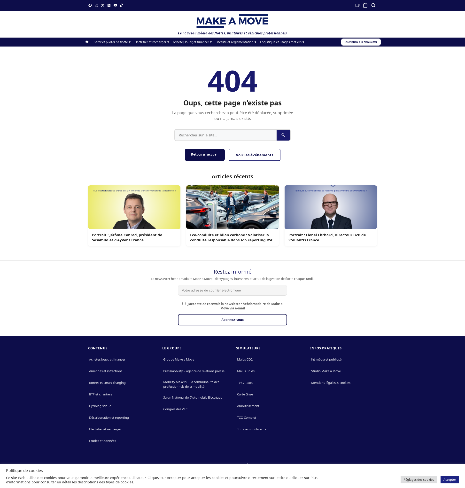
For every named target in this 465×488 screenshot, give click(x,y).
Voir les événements (254, 154)
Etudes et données (102, 441)
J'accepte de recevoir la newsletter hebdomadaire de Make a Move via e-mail (235, 306)
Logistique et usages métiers (281, 42)
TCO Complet (246, 417)
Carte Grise (245, 394)
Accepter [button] (449, 479)
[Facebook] (90, 5)
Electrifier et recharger (150, 42)
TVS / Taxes (245, 382)
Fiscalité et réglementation (235, 42)
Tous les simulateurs (251, 429)
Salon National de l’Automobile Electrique (192, 397)
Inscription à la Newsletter (361, 42)
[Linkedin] (109, 5)
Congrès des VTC (175, 409)
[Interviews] (358, 5)
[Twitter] (103, 5)
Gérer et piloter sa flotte (110, 42)
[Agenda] (365, 5)
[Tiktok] (122, 5)
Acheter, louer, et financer (191, 42)
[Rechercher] (373, 5)
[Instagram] (96, 5)
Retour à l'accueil (204, 154)
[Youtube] (115, 5)
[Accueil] (87, 42)
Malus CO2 (245, 359)
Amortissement (248, 406)
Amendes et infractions (105, 371)
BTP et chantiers (100, 394)
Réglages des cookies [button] (418, 479)
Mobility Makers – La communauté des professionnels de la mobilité (191, 384)
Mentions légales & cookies (330, 382)
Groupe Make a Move (178, 359)
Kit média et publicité (326, 359)
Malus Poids (246, 371)
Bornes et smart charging (107, 382)
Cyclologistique (100, 406)
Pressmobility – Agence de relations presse (194, 371)
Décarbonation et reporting (109, 417)
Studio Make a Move (326, 371)
